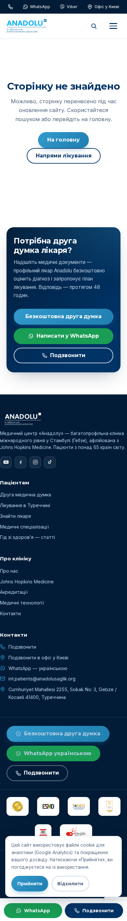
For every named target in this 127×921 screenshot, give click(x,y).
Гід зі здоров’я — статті (27, 537)
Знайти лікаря (15, 516)
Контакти (10, 613)
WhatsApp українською (57, 753)
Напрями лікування (64, 156)
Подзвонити (67, 355)
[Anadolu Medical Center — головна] (27, 26)
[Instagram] (35, 462)
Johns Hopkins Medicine (27, 581)
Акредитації (14, 592)
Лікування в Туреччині (25, 505)
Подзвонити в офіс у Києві (38, 657)
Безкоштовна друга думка (63, 316)
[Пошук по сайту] (93, 25)
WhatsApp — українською (37, 668)
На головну (63, 140)
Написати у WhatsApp (67, 336)
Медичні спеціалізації (24, 526)
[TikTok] (50, 462)
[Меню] (113, 26)
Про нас (9, 571)
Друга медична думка (25, 494)
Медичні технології (22, 602)
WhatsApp (37, 910)
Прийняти (29, 883)
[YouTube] (6, 462)
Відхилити (70, 883)
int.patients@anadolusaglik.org (42, 678)
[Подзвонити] (10, 6)
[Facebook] (20, 462)
